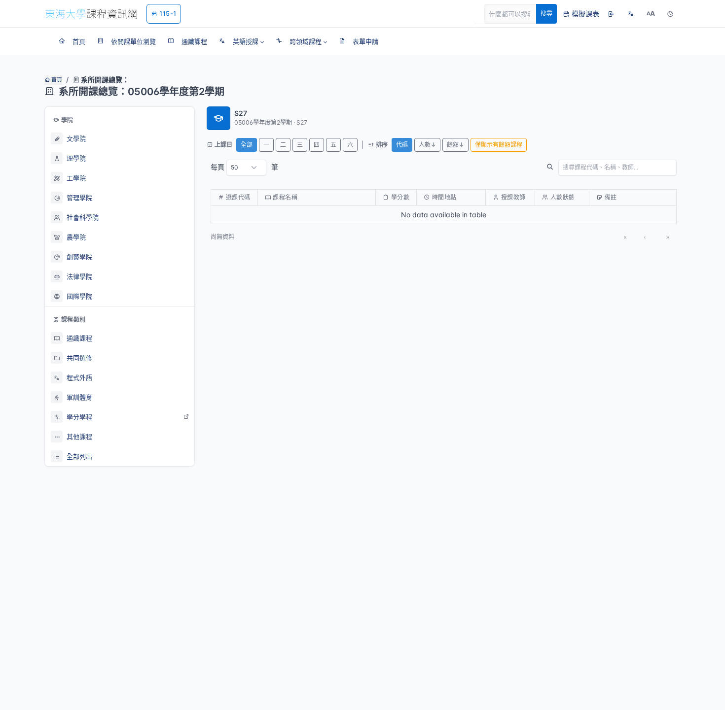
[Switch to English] (631, 14)
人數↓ (427, 144)
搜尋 (546, 13)
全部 (247, 144)
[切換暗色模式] (670, 14)
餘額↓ (455, 144)
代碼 (402, 144)
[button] (241, 41)
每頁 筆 (244, 167)
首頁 (56, 79)
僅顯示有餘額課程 (498, 144)
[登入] (611, 14)
